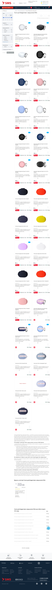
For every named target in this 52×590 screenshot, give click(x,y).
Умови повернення (5, 571)
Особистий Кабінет (38, 569)
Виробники (12, 572)
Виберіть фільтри (10, 52)
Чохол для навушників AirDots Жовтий (40, 226)
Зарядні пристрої (29, 572)
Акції (11, 573)
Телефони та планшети (20, 570)
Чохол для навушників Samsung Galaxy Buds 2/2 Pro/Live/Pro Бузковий (40, 309)
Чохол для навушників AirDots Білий (40, 253)
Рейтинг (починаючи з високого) (43, 18)
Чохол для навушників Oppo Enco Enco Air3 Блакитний (22, 117)
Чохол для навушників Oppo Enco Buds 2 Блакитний (41, 336)
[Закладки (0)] (46, 7)
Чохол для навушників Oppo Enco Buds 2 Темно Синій (41, 144)
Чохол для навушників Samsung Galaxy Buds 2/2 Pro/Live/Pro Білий (22, 62)
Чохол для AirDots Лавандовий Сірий (40, 363)
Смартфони (28, 573)
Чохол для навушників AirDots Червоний (41, 198)
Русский (25, 3)
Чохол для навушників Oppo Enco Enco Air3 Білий (41, 117)
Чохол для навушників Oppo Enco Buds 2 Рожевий (22, 172)
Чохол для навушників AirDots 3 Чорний (22, 281)
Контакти (11, 569)
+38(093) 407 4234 (45, 2)
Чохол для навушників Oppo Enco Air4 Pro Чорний (41, 172)
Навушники (20, 573)
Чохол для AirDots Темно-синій (20, 390)
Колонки (19, 572)
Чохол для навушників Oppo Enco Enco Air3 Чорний (41, 62)
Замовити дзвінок (44, 4)
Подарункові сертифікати (45, 573)
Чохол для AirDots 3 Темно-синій (21, 418)
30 (48, 15)
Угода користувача (5, 569)
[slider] (3, 17)
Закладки (36, 572)
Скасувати (4, 52)
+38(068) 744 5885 (45, 1)
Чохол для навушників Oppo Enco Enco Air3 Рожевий (41, 89)
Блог (14, 3)
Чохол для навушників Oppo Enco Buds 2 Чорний (22, 144)
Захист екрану (28, 571)
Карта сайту (12, 571)
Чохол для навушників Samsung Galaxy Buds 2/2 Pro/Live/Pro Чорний (40, 35)
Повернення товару (46, 571)
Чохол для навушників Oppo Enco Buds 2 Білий (22, 35)
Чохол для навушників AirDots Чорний (22, 198)
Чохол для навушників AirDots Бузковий (22, 253)
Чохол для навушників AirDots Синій (21, 226)
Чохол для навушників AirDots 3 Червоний (41, 281)
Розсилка (44, 569)
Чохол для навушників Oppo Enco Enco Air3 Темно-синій (22, 89)
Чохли (27, 569)
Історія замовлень (38, 571)
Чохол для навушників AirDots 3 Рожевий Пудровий (22, 309)
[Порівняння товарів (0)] (43, 7)
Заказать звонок (43, 580)
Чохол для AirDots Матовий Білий (21, 363)
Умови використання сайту (5, 573)
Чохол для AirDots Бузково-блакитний (40, 390)
